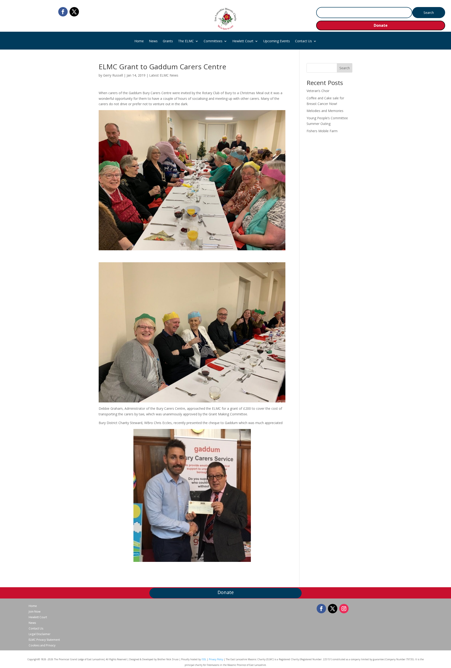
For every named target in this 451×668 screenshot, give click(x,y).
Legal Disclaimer (40, 634)
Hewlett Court (242, 41)
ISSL (204, 659)
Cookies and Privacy (42, 645)
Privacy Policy (216, 659)
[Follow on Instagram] (344, 608)
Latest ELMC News (163, 75)
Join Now (34, 612)
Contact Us (303, 41)
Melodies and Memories (325, 110)
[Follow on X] (74, 11)
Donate (381, 25)
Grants (168, 41)
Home (139, 41)
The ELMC (186, 41)
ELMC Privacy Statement (44, 640)
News (153, 41)
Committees (213, 41)
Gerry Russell (113, 75)
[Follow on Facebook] (63, 11)
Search (344, 68)
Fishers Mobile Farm (322, 131)
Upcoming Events (276, 41)
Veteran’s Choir (318, 91)
